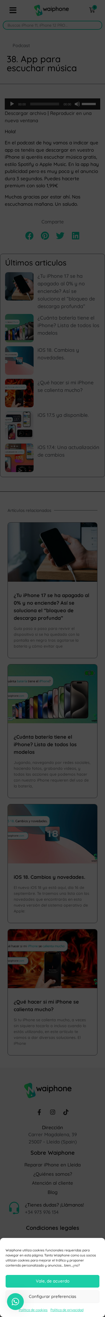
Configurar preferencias (52, 1296)
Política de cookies (33, 1310)
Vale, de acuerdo (52, 1281)
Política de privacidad (66, 1310)
